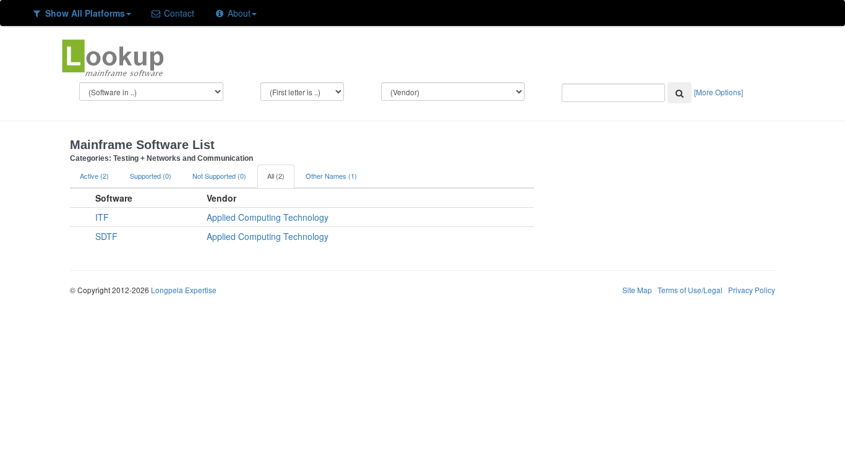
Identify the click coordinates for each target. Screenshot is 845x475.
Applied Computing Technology (267, 217)
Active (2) (94, 176)
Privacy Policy (751, 290)
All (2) (276, 176)
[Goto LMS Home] (113, 56)
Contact (177, 13)
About (238, 13)
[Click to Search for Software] (679, 92)
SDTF (106, 236)
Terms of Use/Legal (690, 290)
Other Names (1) (331, 176)
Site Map (637, 290)
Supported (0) (150, 176)
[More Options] (718, 92)
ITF (102, 217)
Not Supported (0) (219, 176)
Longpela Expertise (184, 290)
